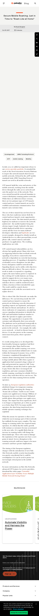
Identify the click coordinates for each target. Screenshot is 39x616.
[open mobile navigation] (4, 3)
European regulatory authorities (22, 385)
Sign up (8, 574)
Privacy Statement (17, 569)
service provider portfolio (14, 169)
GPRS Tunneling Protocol (25, 154)
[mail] (37, 50)
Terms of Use (29, 567)
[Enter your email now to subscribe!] (19, 564)
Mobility (28, 159)
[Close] (36, 604)
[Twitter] (37, 38)
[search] (34, 3)
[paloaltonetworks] (16, 3)
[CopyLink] (37, 54)
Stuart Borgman (20, 26)
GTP (8, 159)
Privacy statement (18, 609)
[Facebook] (37, 35)
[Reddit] (37, 46)
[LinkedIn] (37, 42)
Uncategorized (9, 154)
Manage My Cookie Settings (19, 612)
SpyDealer (25, 233)
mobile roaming (18, 159)
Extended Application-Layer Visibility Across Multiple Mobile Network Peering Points (18, 474)
